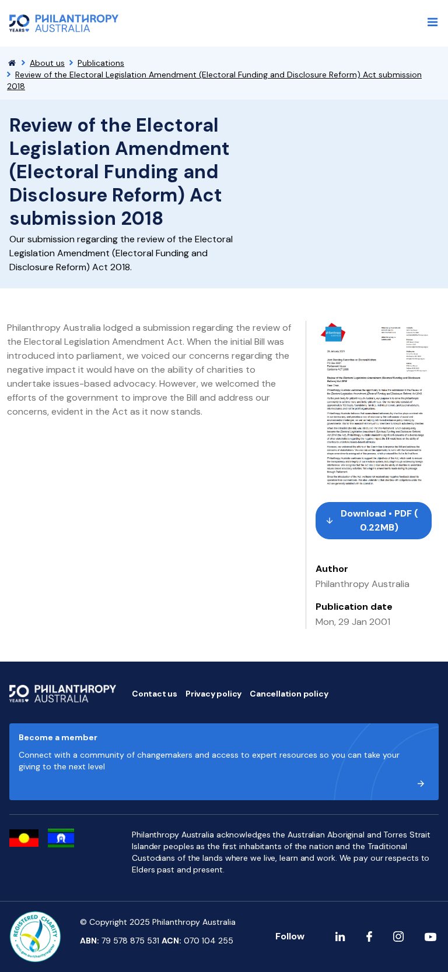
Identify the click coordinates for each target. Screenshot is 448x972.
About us (47, 63)
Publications (101, 63)
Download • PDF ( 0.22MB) (379, 520)
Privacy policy (214, 693)
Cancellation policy (289, 693)
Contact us (154, 693)
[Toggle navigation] (433, 22)
